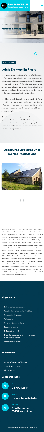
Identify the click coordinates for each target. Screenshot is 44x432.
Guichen (4, 245)
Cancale (4, 234)
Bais (35, 229)
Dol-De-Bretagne (36, 240)
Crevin (18, 240)
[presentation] (20, 200)
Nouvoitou (21, 258)
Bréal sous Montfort (27, 231)
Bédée (39, 229)
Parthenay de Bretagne (12, 261)
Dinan (23, 240)
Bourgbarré (17, 231)
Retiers (14, 264)
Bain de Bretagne (27, 229)
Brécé (35, 231)
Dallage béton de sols (11, 331)
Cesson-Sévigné (12, 234)
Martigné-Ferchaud (35, 253)
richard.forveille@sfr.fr (25, 398)
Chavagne (32, 237)
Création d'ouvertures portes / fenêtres (18, 311)
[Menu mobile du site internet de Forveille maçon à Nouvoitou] (42, 5)
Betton (3, 231)
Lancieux (38, 248)
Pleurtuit (39, 261)
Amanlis (19, 229)
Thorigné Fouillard (25, 269)
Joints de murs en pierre (12, 366)
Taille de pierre (9, 319)
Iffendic (10, 245)
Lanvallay (10, 250)
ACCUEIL (5, 24)
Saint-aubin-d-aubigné (34, 264)
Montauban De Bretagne (23, 256)
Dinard (28, 240)
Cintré (39, 237)
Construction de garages (13, 315)
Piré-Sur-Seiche (30, 261)
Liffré (3, 253)
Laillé (26, 248)
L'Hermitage (38, 250)
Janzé (15, 245)
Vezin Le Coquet (14, 272)
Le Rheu (17, 250)
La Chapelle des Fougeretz (25, 245)
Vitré (21, 272)
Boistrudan (10, 231)
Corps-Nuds (12, 240)
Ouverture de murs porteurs (14, 323)
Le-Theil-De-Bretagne (27, 250)
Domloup (11, 242)
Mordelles (14, 258)
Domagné (4, 242)
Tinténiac (35, 269)
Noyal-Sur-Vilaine (30, 258)
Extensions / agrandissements (14, 307)
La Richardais (19, 248)
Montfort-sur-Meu (37, 256)
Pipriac (22, 261)
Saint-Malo (33, 266)
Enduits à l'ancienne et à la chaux (15, 362)
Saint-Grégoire (14, 266)
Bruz (40, 231)
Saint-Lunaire (24, 266)
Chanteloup (22, 234)
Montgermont (6, 258)
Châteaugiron (23, 237)
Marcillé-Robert (23, 253)
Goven (29, 242)
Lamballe (32, 248)
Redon (3, 264)
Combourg (4, 240)
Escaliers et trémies (11, 327)
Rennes (9, 264)
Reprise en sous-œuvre (12, 342)
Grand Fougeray (36, 242)
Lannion (4, 250)
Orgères (39, 258)
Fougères (17, 242)
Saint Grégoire (22, 264)
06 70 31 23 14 (20, 387)
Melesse (4, 256)
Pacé (3, 261)
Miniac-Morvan (11, 256)
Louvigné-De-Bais (12, 253)
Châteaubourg (13, 237)
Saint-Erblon (5, 266)
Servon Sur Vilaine (13, 269)
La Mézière (11, 248)
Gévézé (23, 242)
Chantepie (31, 234)
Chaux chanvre (9, 370)
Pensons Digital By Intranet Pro (26, 427)
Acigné (13, 229)
